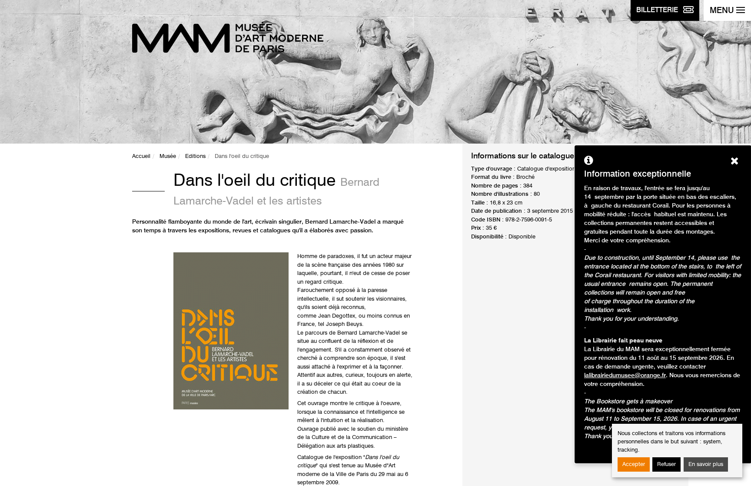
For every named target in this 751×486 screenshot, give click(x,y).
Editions (195, 156)
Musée (168, 156)
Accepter (633, 464)
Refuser (666, 464)
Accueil (141, 156)
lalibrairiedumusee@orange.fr (625, 375)
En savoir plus (705, 464)
